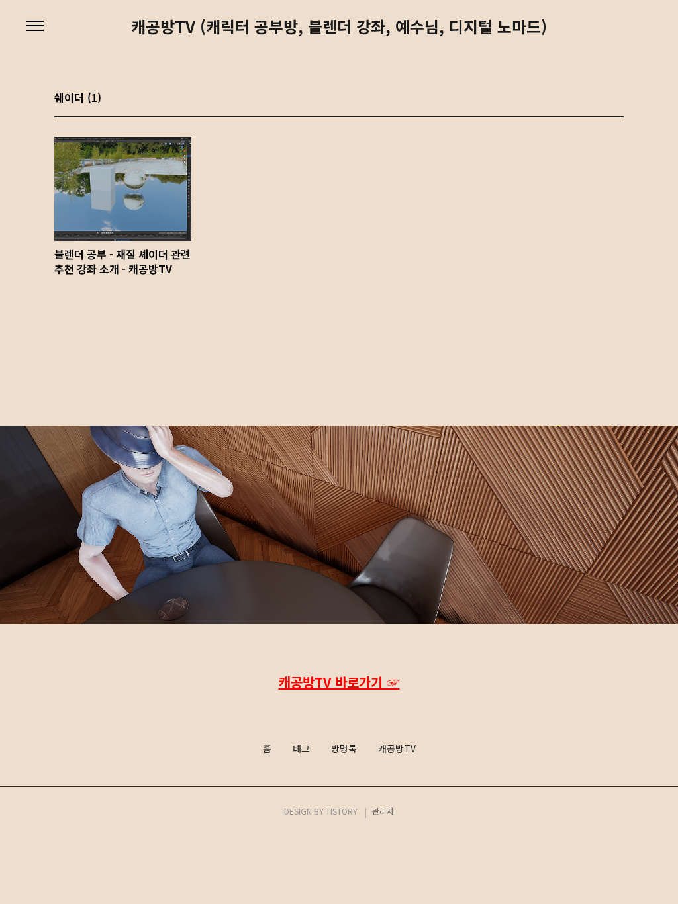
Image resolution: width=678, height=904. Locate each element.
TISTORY (342, 811)
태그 (301, 749)
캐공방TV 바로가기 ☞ (339, 682)
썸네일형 (597, 99)
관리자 (383, 811)
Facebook (338, 709)
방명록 (344, 749)
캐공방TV (397, 749)
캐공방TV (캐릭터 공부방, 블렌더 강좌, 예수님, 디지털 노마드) (339, 26)
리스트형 (616, 99)
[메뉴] (35, 26)
